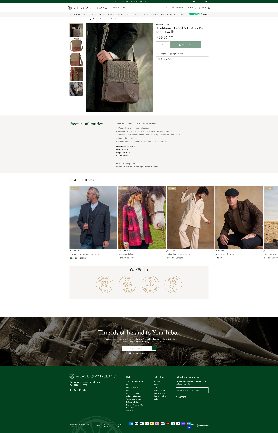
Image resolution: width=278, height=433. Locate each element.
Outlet (156, 399)
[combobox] (137, 7)
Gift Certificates (201, 2)
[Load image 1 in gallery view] (76, 30)
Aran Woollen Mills (163, 24)
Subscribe (181, 397)
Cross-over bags (87, 19)
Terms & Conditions (133, 399)
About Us (129, 411)
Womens (77, 19)
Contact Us (130, 408)
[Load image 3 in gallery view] (76, 59)
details (139, 163)
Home (71, 19)
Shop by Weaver (160, 393)
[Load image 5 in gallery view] (76, 89)
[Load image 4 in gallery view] (76, 74)
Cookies (98, 425)
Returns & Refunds (133, 402)
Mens (156, 384)
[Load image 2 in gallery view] (76, 45)
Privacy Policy (120, 425)
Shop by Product (160, 396)
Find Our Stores (132, 387)
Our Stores (179, 8)
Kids (155, 387)
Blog (128, 390)
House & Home (159, 390)
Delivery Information (133, 396)
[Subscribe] (154, 348)
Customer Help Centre (134, 381)
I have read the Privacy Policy (140, 353)
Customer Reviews (133, 393)
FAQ (127, 384)
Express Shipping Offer (134, 405)
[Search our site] (166, 8)
